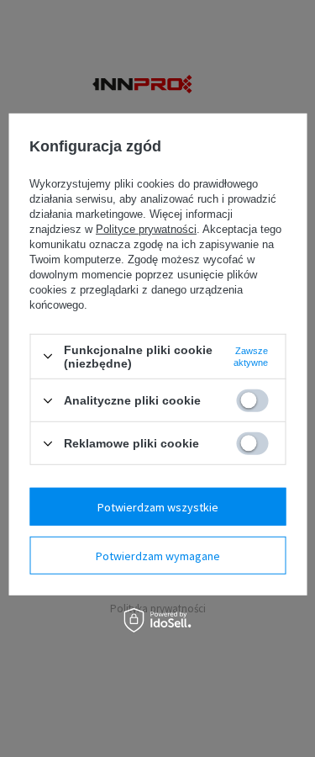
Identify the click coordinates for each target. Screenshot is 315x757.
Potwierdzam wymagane (158, 555)
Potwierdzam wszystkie (157, 506)
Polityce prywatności (146, 229)
